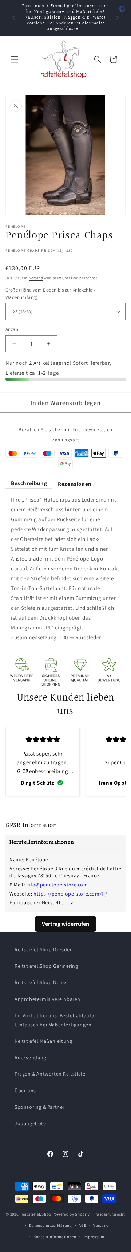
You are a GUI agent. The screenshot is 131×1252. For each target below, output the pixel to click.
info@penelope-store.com (57, 884)
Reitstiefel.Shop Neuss (41, 982)
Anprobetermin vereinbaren (47, 999)
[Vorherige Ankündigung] (13, 18)
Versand (36, 278)
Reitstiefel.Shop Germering (46, 966)
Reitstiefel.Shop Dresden (44, 949)
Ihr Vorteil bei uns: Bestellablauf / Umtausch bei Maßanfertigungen (55, 1020)
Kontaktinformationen (54, 1236)
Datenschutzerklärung (50, 1225)
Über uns (25, 1090)
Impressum (93, 1236)
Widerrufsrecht (110, 1214)
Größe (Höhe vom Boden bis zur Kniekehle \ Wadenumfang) (50, 293)
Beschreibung (29, 483)
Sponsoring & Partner (40, 1107)
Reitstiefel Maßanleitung (43, 1041)
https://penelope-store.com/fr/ (70, 893)
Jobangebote (30, 1123)
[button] (15, 59)
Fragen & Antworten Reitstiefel (51, 1073)
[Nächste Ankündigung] (118, 18)
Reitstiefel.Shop (36, 1214)
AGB (82, 1225)
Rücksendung (31, 1057)
